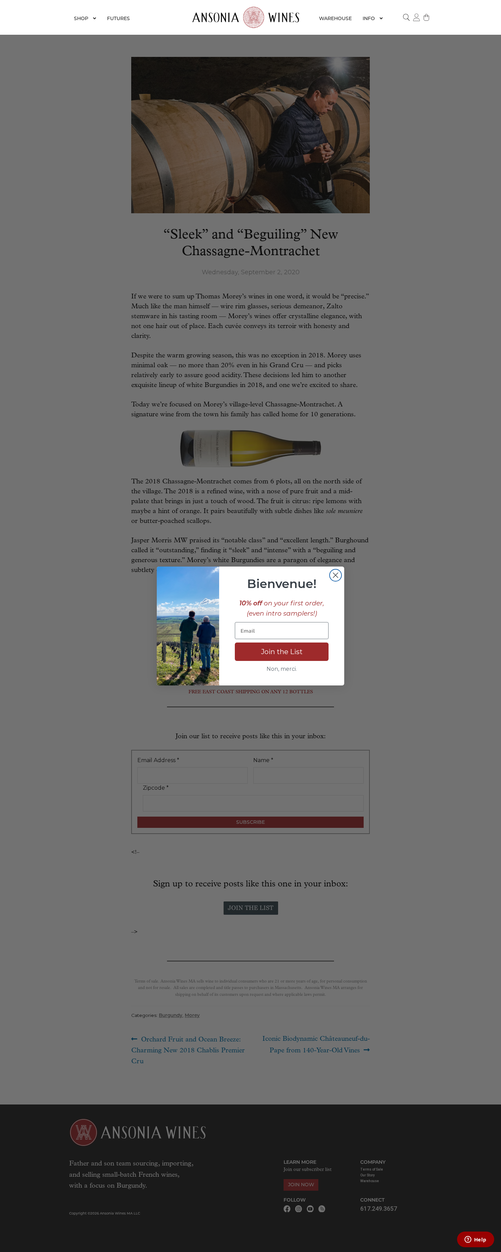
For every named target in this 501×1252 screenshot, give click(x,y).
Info (369, 18)
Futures (118, 18)
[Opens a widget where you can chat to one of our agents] (475, 1240)
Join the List (282, 652)
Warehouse (335, 18)
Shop (81, 18)
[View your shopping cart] (427, 17)
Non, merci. (282, 669)
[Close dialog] (335, 575)
